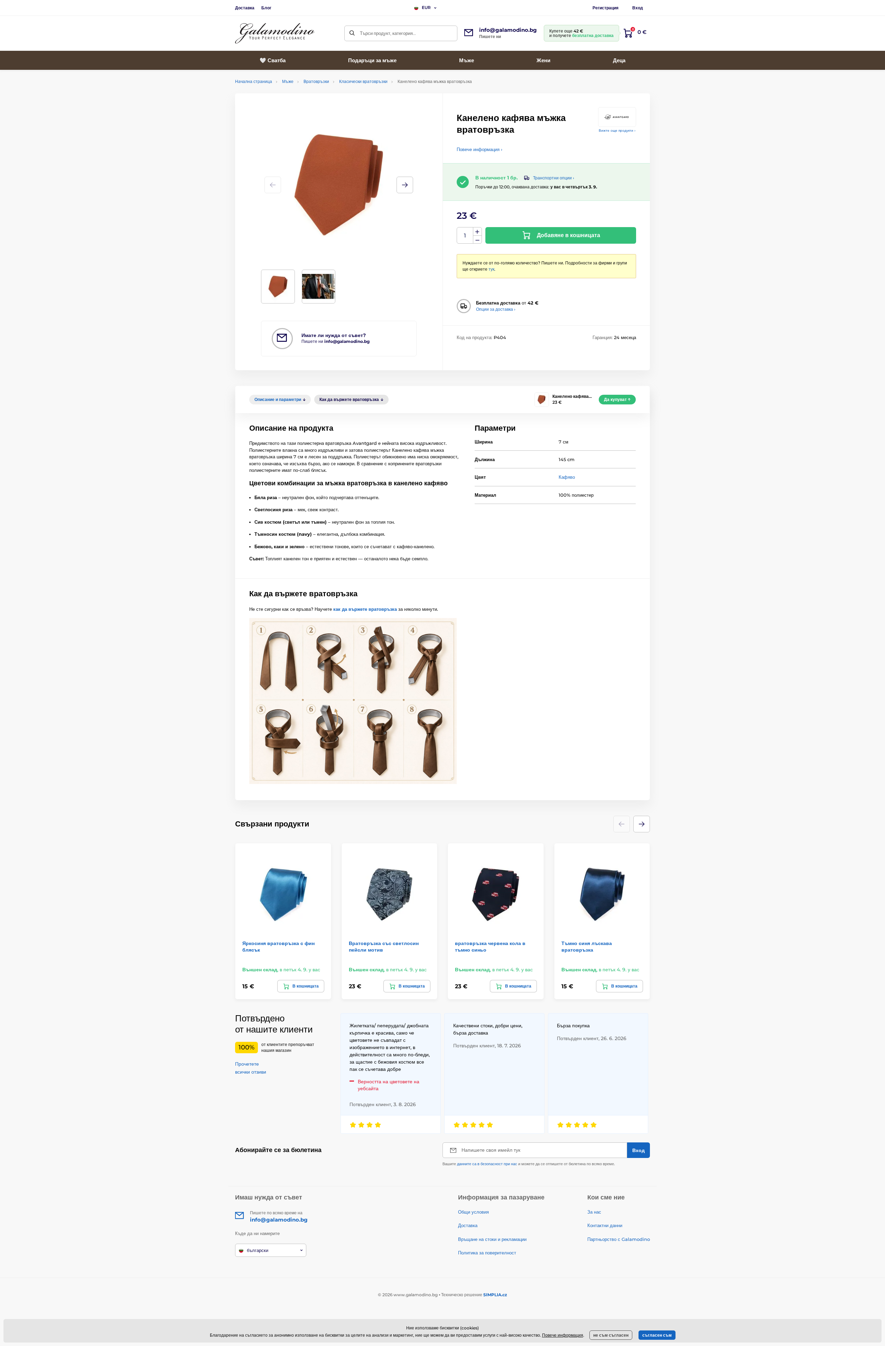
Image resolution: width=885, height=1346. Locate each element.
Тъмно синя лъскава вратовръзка (586, 946)
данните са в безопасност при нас (487, 1163)
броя (465, 235)
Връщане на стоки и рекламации (492, 1239)
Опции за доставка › (495, 309)
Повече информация (562, 1335)
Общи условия (473, 1212)
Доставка (244, 7)
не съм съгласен (610, 1335)
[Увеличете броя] (477, 231)
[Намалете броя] (477, 239)
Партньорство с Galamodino (618, 1239)
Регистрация (605, 7)
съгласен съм (657, 1335)
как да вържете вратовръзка (365, 609)
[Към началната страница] (275, 33)
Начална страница (253, 81)
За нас (594, 1212)
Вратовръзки (316, 81)
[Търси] (352, 33)
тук (491, 269)
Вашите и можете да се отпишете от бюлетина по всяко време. (528, 1163)
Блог (266, 7)
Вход (637, 7)
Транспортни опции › (553, 177)
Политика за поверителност (487, 1252)
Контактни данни (604, 1225)
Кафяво (567, 477)
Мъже (288, 81)
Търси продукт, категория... (388, 33)
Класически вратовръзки (363, 81)
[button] (405, 185)
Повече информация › (479, 149)
